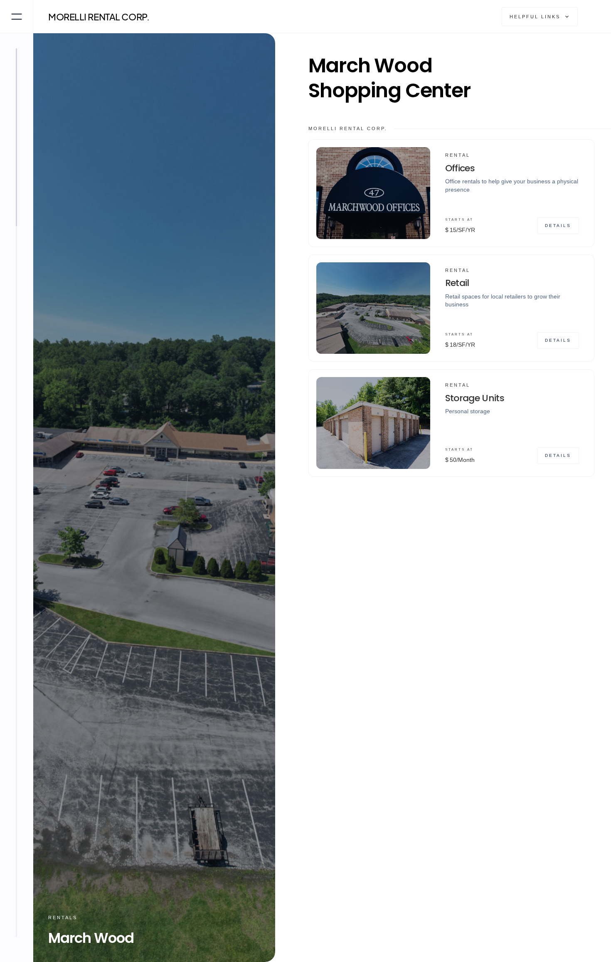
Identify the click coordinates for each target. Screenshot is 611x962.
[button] (539, 16)
